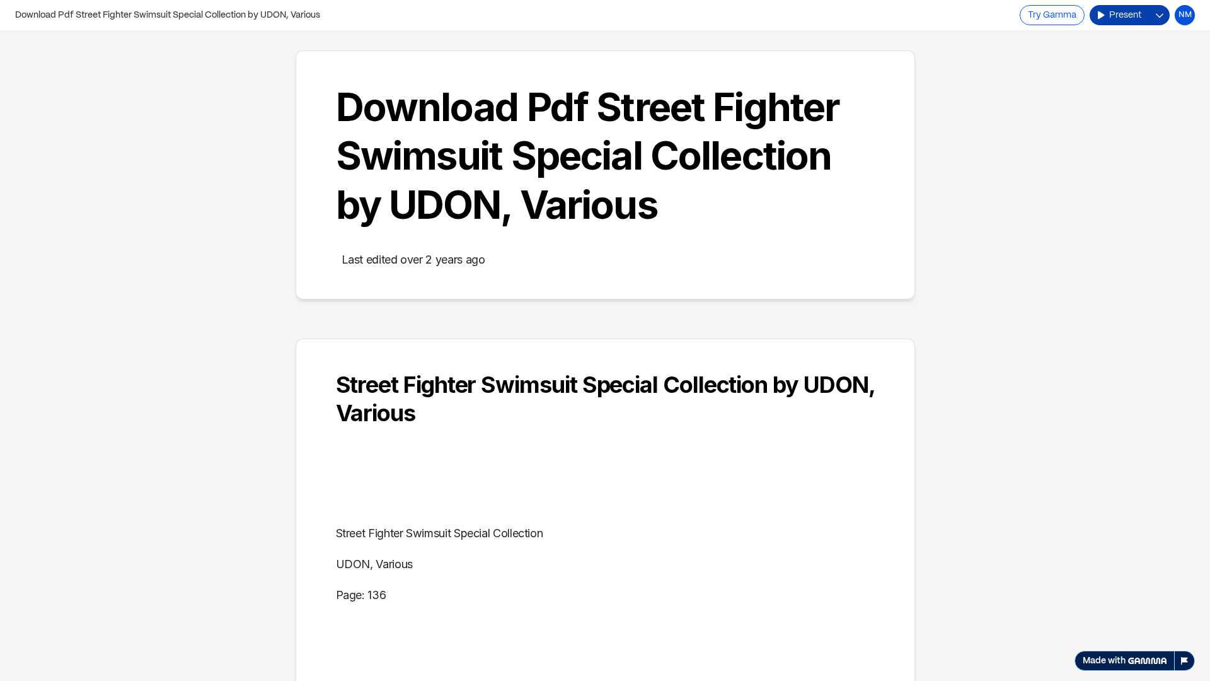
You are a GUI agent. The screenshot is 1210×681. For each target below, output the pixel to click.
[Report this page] (1185, 661)
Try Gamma (1052, 15)
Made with (1104, 660)
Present (1125, 15)
